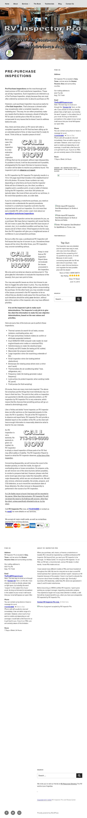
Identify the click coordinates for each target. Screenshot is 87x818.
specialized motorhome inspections (19, 213)
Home (7, 4)
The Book (37, 4)
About (15, 4)
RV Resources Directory (69, 784)
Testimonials (49, 4)
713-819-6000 (34, 509)
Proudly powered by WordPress (47, 813)
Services (25, 4)
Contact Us (70, 4)
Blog (60, 4)
